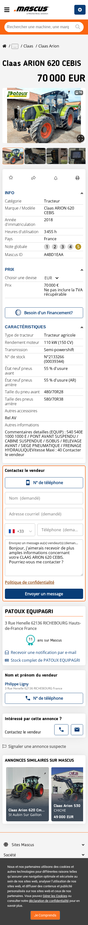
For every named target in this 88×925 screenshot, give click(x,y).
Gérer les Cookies (55, 896)
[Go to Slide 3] (57, 156)
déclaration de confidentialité (49, 901)
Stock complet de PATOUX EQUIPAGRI (45, 660)
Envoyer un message (44, 593)
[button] (44, 115)
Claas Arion (48, 46)
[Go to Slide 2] (35, 156)
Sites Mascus (23, 845)
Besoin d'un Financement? (48, 312)
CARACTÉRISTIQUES (25, 327)
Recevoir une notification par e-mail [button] (43, 652)
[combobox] (44, 278)
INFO (9, 193)
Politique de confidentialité (29, 582)
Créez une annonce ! (80, 10)
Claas (28, 46)
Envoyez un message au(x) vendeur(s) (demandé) (44, 543)
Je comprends (45, 915)
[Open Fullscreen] (80, 138)
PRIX (9, 269)
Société (10, 855)
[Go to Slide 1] (13, 156)
